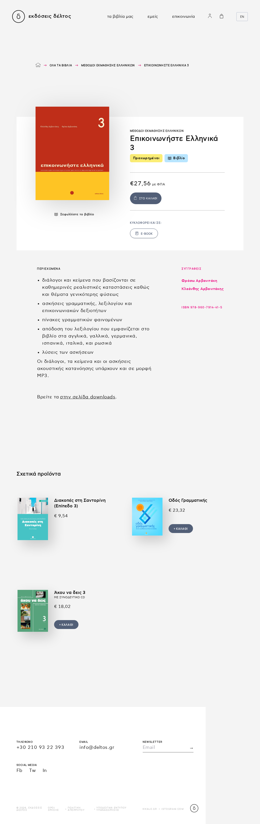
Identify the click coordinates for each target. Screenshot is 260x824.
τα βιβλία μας (120, 16)
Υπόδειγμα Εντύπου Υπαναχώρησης (111, 808)
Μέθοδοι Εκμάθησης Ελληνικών (108, 65)
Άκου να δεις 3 (69, 592)
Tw (32, 770)
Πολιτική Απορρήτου (76, 808)
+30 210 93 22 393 (40, 747)
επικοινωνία (183, 16)
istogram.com (172, 809)
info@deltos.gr (96, 747)
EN (242, 16)
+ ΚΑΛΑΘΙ (181, 528)
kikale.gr (150, 809)
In (45, 770)
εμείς (153, 16)
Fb (20, 770)
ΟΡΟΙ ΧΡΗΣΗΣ (53, 808)
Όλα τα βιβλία (61, 65)
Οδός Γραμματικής (188, 500)
